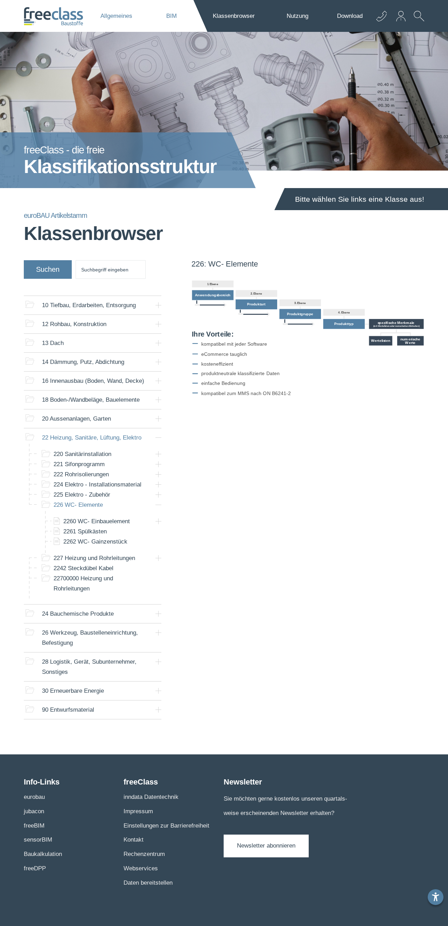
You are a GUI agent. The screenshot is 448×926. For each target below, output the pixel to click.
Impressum (138, 811)
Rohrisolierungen (81, 474)
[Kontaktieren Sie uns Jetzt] (381, 16)
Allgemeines (116, 16)
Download (350, 16)
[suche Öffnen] (417, 21)
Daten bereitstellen (148, 882)
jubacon (34, 811)
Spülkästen (85, 531)
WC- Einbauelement (96, 521)
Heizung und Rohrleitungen (94, 558)
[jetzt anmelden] (401, 16)
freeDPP (35, 868)
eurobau (34, 797)
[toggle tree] (158, 305)
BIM (171, 16)
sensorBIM (38, 839)
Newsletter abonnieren (266, 845)
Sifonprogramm (79, 464)
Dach (53, 343)
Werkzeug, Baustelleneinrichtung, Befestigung (90, 637)
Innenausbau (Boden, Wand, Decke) (93, 381)
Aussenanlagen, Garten (76, 418)
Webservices (141, 868)
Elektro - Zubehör (82, 494)
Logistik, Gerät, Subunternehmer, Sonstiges (89, 666)
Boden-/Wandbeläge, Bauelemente (91, 399)
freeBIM (34, 825)
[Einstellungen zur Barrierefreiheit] (435, 897)
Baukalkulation (43, 854)
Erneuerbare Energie (73, 690)
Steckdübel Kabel (83, 568)
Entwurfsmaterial (68, 709)
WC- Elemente (78, 505)
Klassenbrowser (234, 16)
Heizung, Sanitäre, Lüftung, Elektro (91, 437)
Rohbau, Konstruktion (74, 324)
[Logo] (53, 16)
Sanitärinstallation (82, 454)
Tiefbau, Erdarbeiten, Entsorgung (89, 305)
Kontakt (134, 839)
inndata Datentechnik (151, 797)
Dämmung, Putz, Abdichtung (83, 362)
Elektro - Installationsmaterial (97, 484)
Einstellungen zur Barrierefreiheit (166, 825)
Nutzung (297, 16)
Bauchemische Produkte (78, 613)
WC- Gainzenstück (95, 541)
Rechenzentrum (144, 854)
